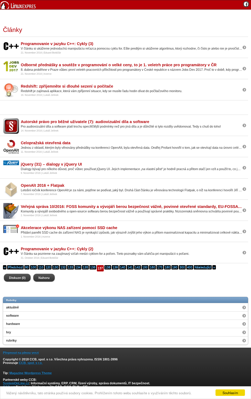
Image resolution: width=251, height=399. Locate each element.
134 (78, 267)
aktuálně (12, 307)
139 (115, 267)
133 (70, 267)
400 (189, 267)
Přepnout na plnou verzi (21, 352)
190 (174, 267)
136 (92, 267)
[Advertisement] (124, 17)
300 (182, 267)
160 (152, 267)
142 (137, 267)
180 (167, 267)
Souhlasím (230, 392)
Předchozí (15, 267)
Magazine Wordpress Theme (30, 373)
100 (33, 267)
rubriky (11, 340)
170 (160, 267)
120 (48, 267)
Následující (203, 267)
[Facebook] (246, 4)
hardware (13, 324)
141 (130, 267)
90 (27, 267)
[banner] (125, 5)
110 (40, 267)
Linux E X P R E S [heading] (125, 4)
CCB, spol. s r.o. (31, 363)
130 (55, 267)
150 (145, 267)
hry (8, 332)
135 (85, 267)
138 (107, 267)
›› (214, 267)
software (12, 315)
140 (122, 267)
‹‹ (5, 267)
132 (63, 267)
